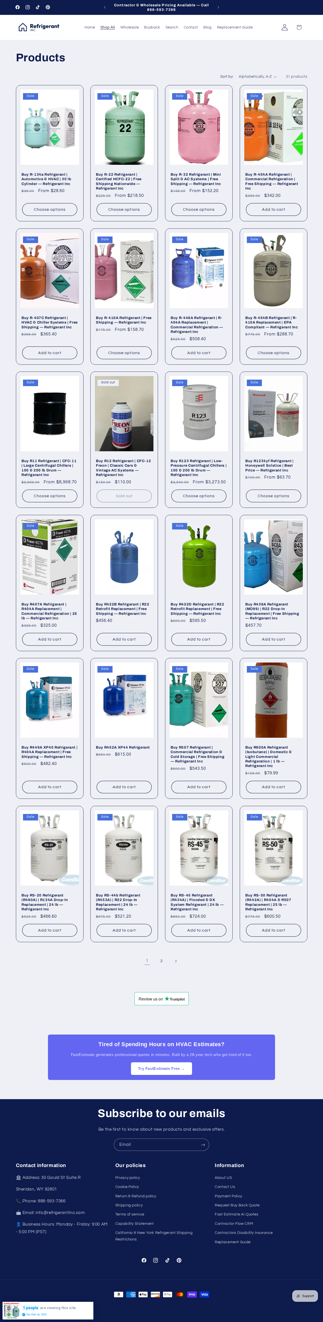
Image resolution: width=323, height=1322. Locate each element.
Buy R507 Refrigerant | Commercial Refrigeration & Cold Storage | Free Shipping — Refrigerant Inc (197, 754)
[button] (299, 27)
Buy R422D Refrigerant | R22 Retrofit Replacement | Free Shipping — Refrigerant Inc (197, 608)
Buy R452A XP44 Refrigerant (123, 747)
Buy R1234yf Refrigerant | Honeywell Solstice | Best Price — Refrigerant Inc (269, 465)
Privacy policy (127, 1177)
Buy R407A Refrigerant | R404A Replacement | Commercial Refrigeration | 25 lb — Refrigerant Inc (49, 611)
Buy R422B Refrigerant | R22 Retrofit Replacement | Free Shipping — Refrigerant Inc (122, 608)
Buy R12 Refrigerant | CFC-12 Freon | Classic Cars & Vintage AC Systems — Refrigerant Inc (123, 468)
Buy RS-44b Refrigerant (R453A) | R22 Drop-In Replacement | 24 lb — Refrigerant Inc (118, 902)
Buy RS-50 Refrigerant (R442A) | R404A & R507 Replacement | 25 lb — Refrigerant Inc (268, 902)
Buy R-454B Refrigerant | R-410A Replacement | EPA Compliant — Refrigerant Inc (271, 322)
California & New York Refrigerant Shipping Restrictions (154, 1236)
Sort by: (226, 76)
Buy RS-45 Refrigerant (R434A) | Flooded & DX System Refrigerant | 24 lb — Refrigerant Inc (197, 902)
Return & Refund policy (135, 1196)
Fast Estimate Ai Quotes (236, 1214)
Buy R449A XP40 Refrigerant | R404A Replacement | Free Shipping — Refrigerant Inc (49, 752)
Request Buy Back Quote (237, 1205)
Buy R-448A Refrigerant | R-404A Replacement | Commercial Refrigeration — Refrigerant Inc (197, 324)
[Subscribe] (203, 1145)
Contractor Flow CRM (234, 1223)
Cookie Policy (127, 1186)
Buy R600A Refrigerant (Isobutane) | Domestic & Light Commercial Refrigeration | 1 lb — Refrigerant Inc (268, 756)
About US (223, 1177)
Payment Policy (228, 1196)
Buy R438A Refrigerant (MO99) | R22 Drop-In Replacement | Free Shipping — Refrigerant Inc (272, 611)
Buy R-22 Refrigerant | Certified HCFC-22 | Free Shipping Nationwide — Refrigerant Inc (119, 181)
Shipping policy (129, 1205)
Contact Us (225, 1186)
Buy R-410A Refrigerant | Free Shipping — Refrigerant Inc (124, 319)
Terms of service (129, 1214)
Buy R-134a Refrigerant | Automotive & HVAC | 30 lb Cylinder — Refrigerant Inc (46, 179)
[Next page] (176, 961)
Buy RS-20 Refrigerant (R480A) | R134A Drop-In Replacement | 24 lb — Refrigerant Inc (44, 902)
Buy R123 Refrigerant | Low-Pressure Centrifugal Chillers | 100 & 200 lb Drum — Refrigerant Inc (199, 468)
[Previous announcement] (104, 7)
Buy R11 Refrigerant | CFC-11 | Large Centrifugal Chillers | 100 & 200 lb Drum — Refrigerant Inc (48, 468)
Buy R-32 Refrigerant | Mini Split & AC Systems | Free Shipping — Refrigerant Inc (196, 179)
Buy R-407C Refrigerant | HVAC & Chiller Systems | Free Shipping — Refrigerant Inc (49, 322)
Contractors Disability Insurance (244, 1232)
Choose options (50, 209)
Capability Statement (134, 1223)
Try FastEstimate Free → (161, 1068)
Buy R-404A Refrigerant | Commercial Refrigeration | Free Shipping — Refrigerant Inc (271, 181)
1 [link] (147, 961)
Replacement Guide (233, 1242)
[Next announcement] (218, 7)
